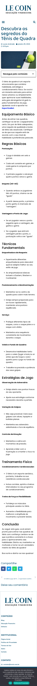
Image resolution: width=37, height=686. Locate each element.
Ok (10, 683)
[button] (3, 22)
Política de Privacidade (21, 683)
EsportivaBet (8, 108)
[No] (34, 677)
